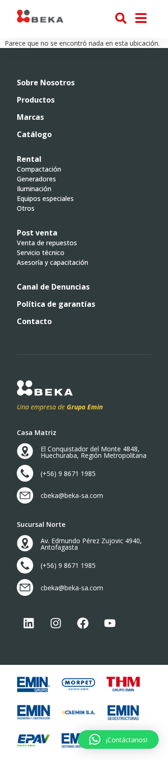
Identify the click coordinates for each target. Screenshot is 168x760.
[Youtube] (109, 623)
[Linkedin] (28, 623)
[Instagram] (55, 623)
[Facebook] (82, 623)
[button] (37, 232)
